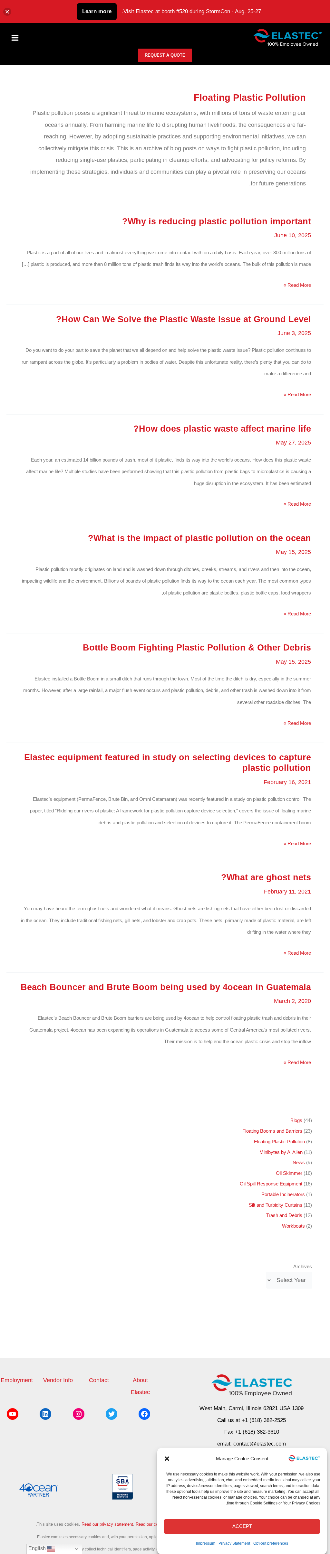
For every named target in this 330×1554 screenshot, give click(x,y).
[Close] (7, 12)
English (37, 1548)
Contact (99, 1380)
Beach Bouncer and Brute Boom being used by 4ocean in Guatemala (166, 987)
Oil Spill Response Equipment (271, 1183)
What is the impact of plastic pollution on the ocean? (199, 538)
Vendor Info (58, 1380)
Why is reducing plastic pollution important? (216, 221)
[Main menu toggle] (14, 38)
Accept (242, 1526)
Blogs (296, 1120)
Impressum (205, 1543)
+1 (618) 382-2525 (264, 1420)
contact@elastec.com (259, 1444)
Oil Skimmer (289, 1173)
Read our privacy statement (107, 1524)
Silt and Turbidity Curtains (275, 1205)
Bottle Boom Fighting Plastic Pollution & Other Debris (197, 647)
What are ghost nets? (266, 877)
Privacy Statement (234, 1543)
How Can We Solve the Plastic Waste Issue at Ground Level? (183, 319)
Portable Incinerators (283, 1194)
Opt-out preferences (270, 1543)
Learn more (97, 11)
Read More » (297, 286)
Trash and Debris (284, 1215)
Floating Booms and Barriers (272, 1131)
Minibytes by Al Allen (281, 1152)
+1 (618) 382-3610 (257, 1432)
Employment (17, 1380)
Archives (302, 1266)
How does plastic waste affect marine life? (222, 429)
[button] (167, 1459)
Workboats (293, 1226)
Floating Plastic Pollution (279, 1141)
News (299, 1162)
